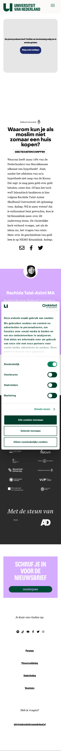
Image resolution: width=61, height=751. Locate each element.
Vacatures (29, 688)
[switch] (52, 374)
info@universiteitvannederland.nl (30, 724)
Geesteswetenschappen (30, 151)
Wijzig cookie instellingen (30, 50)
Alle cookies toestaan (30, 419)
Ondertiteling (30, 676)
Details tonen (42, 409)
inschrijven (30, 589)
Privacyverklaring (30, 663)
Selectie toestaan (31, 430)
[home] (21, 5)
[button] (53, 5)
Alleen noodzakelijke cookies (30, 441)
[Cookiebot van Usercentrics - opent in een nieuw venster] (43, 306)
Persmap (30, 651)
